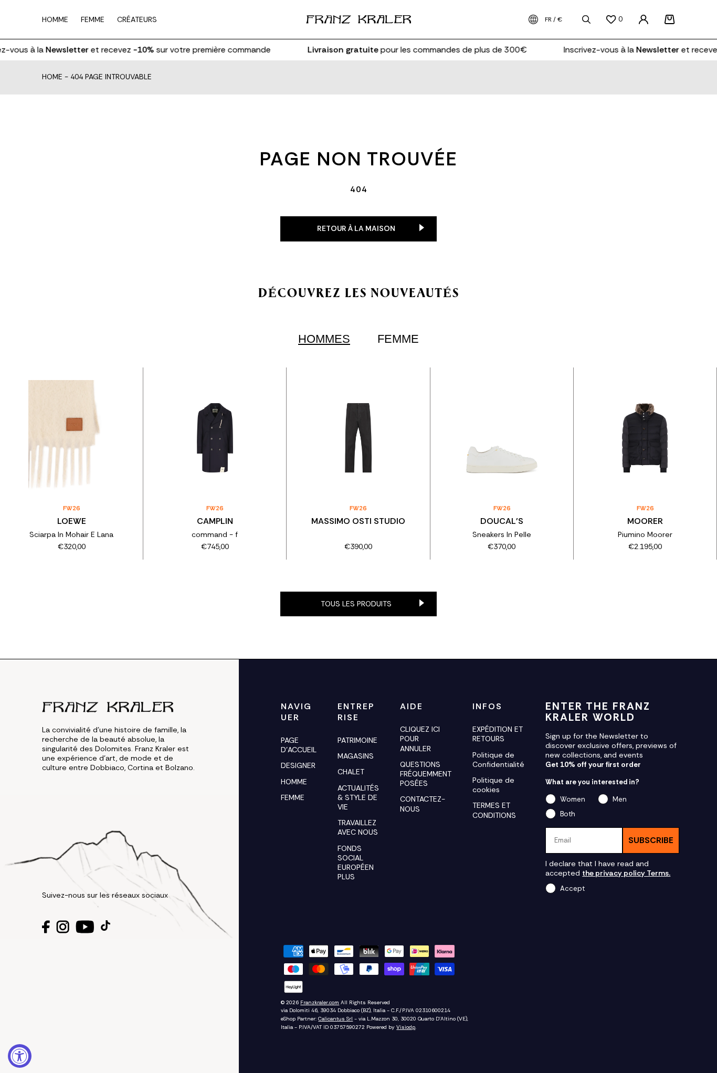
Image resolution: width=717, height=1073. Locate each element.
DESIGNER (298, 765)
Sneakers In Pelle (501, 534)
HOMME (294, 781)
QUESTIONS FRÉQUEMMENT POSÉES (425, 774)
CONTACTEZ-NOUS (422, 803)
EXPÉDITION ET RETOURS (497, 733)
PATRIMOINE (357, 740)
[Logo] (358, 19)
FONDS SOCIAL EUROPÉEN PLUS (356, 863)
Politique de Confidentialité (498, 759)
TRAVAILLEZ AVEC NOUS (358, 827)
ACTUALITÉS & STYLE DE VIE (358, 797)
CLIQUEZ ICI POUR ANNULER (420, 738)
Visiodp (405, 1027)
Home (52, 77)
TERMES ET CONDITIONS (494, 810)
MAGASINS (356, 756)
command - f (215, 534)
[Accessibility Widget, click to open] (19, 1056)
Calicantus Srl (335, 1018)
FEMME (292, 797)
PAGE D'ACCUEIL (299, 744)
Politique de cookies (493, 784)
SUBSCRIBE (650, 840)
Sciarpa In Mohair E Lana (71, 534)
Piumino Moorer (645, 534)
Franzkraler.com (319, 1002)
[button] (670, 19)
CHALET (351, 771)
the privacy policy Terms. (626, 873)
